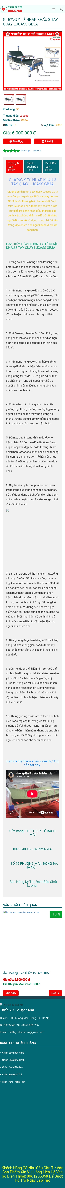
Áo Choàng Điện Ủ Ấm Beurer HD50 (26, 973)
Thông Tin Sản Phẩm (14, 167)
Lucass (24, 115)
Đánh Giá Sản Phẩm (50, 167)
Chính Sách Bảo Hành (32, 167)
